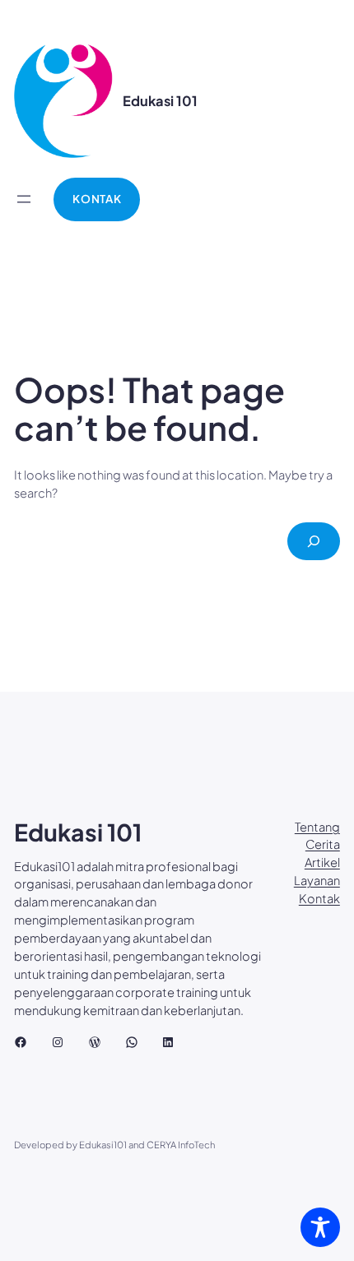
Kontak (319, 898)
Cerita (322, 844)
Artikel (322, 862)
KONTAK (96, 199)
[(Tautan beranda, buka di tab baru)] (63, 101)
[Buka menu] (24, 199)
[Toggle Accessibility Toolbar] (320, 1227)
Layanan (317, 880)
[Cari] (313, 541)
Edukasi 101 (160, 100)
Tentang (317, 826)
